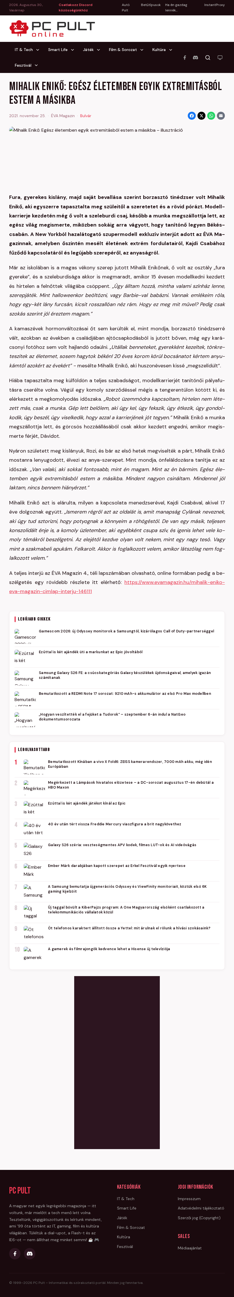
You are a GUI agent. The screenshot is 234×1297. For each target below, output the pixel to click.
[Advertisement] (117, 1061)
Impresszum (189, 1198)
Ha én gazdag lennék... (176, 8)
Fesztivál (23, 65)
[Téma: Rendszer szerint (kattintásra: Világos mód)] (220, 58)
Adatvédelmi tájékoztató (201, 1208)
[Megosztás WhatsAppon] (211, 116)
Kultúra (159, 49)
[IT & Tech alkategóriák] (39, 49)
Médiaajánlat (190, 1248)
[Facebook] (184, 58)
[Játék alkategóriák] (100, 49)
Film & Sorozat (123, 49)
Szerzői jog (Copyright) (199, 1217)
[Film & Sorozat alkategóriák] (143, 49)
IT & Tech (24, 49)
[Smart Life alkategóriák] (74, 49)
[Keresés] (207, 57)
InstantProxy (214, 5)
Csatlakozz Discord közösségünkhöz (75, 8)
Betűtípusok (151, 5)
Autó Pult (126, 8)
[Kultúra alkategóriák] (172, 49)
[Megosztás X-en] (201, 116)
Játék (88, 49)
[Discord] (195, 58)
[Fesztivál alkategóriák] (38, 65)
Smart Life (58, 49)
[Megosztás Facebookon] (192, 116)
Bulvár (85, 115)
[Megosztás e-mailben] (221, 116)
